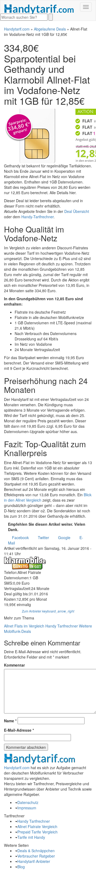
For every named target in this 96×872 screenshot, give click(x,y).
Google (64, 537)
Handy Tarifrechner (61, 626)
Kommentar (14, 665)
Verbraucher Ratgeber (36, 856)
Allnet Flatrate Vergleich (37, 826)
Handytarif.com (17, 29)
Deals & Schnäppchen (36, 850)
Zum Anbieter (48, 611)
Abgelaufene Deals (50, 29)
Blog (21, 866)
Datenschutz (27, 802)
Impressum (26, 807)
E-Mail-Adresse (19, 730)
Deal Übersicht (76, 211)
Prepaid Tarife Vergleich (37, 832)
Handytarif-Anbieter (33, 861)
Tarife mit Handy (31, 837)
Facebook (20, 537)
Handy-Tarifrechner (37, 216)
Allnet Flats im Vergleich (24, 626)
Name (10, 720)
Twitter (43, 537)
